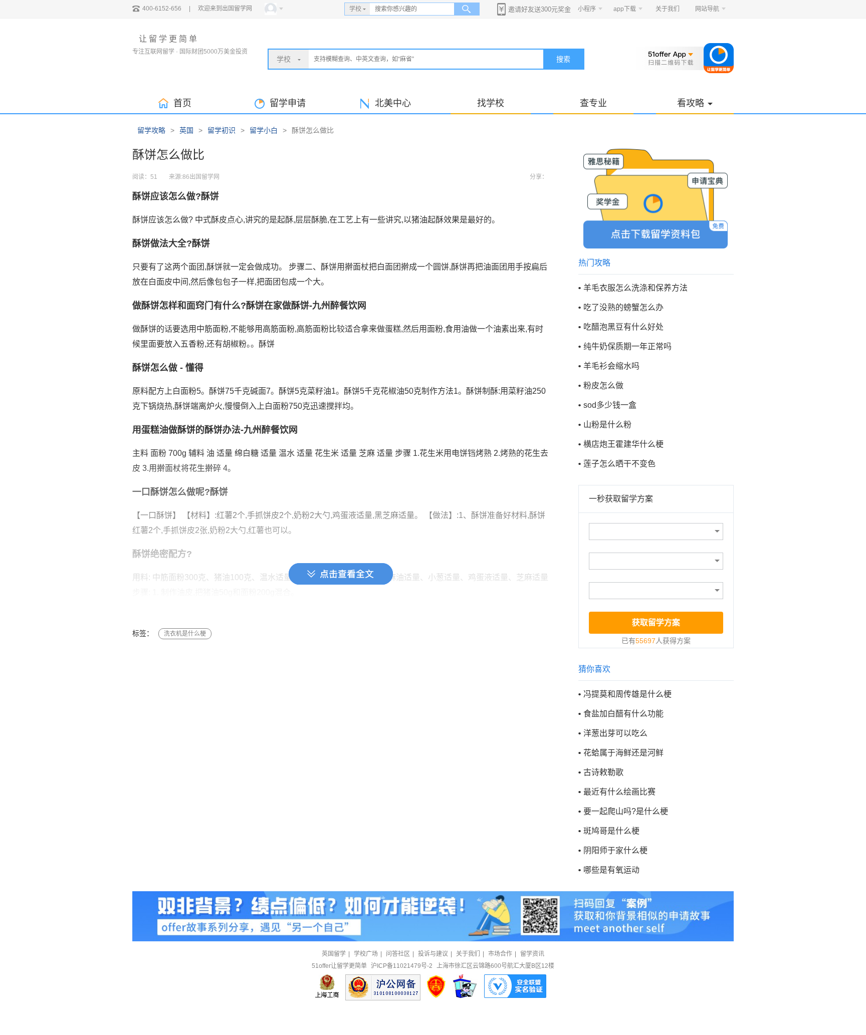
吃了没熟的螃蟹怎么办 (623, 307)
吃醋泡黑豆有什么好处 (623, 327)
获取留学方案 (656, 622)
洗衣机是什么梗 (185, 633)
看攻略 (690, 103)
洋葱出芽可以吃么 (615, 733)
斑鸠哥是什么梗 (611, 831)
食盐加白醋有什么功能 (623, 713)
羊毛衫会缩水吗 (611, 366)
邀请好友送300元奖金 (539, 9)
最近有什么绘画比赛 (619, 792)
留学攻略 (151, 130)
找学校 (490, 103)
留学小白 (264, 130)
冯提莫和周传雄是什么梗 (627, 694)
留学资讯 (532, 953)
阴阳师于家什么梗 (615, 850)
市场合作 (500, 953)
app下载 (624, 9)
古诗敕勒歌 (603, 772)
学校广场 (366, 953)
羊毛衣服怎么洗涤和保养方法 (635, 288)
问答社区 (398, 953)
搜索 (563, 59)
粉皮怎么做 (603, 385)
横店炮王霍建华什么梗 (623, 444)
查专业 (593, 103)
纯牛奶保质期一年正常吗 (627, 346)
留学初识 (221, 130)
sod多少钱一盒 (609, 405)
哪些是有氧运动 (611, 870)
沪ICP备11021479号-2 (401, 965)
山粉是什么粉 (607, 424)
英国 (186, 130)
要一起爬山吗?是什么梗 (625, 811)
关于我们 (668, 9)
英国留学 (334, 953)
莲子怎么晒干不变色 (619, 463)
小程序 (587, 9)
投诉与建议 (433, 953)
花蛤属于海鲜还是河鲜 (623, 752)
